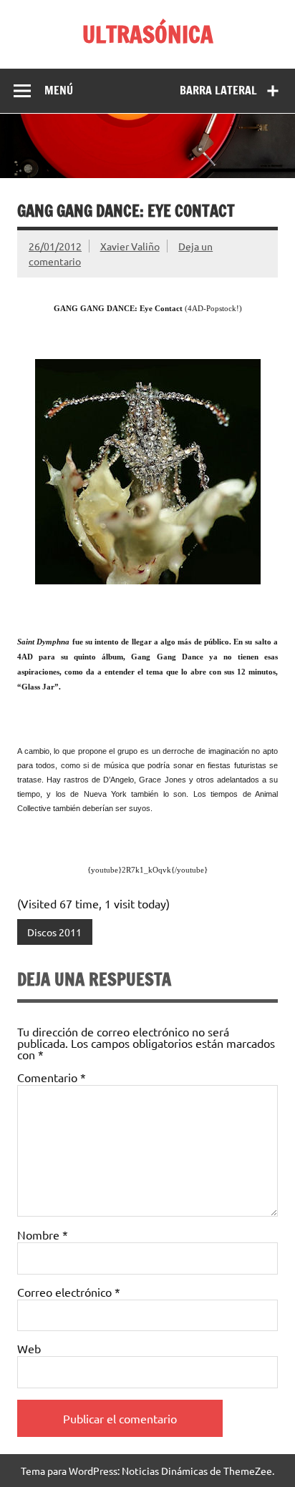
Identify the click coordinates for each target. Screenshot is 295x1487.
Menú (58, 90)
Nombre (42, 1234)
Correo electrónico (68, 1291)
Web (29, 1348)
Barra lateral (218, 90)
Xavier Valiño (130, 246)
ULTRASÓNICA (147, 34)
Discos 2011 (54, 932)
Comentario (51, 1077)
